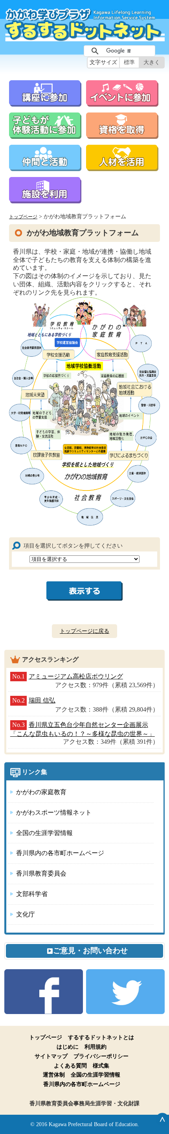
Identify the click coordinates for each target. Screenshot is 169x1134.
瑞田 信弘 (42, 700)
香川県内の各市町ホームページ (60, 853)
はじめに (68, 1047)
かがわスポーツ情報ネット (54, 812)
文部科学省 (32, 894)
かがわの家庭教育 (41, 792)
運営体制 (54, 1074)
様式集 (101, 1065)
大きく (151, 62)
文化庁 (25, 914)
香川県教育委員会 (41, 873)
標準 (129, 62)
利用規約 (95, 1047)
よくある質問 (70, 1065)
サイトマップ (51, 1056)
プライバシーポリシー (101, 1056)
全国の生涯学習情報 (44, 833)
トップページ (23, 216)
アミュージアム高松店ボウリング (76, 676)
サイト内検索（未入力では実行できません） (71, 51)
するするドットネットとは (101, 1037)
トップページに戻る (84, 631)
